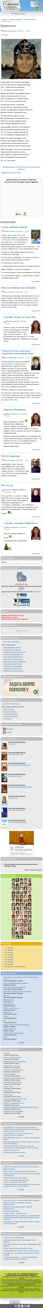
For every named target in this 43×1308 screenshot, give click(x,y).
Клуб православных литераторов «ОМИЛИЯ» (16, 1281)
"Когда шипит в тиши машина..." (14, 1033)
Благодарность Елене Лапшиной (15, 1061)
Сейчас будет (8, 1086)
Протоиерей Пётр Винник (12, 647)
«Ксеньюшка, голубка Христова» (19, 765)
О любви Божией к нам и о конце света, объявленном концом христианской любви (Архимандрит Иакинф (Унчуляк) (22, 1217)
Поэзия (5, 35)
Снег (5, 1037)
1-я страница (8, 947)
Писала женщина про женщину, (18, 287)
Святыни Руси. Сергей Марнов (14, 1237)
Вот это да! (7, 485)
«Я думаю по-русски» (15, 754)
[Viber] (25, 1306)
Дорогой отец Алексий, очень (14, 1070)
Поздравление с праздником (13, 1111)
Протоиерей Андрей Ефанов (13, 657)
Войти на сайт (22, 631)
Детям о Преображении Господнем (15, 983)
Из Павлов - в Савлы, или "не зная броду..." (18, 991)
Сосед (6, 1016)
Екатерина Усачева (10, 712)
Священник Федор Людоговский (14, 652)
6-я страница (8, 959)
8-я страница (8, 964)
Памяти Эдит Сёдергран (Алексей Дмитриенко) (20, 1171)
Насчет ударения (10, 456)
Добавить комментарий (12, 173)
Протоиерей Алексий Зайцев (13, 659)
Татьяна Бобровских (11, 714)
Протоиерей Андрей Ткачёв (13, 664)
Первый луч (8, 1012)
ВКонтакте (9, 729)
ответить (37, 281)
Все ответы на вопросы (12, 642)
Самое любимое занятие (14, 227)
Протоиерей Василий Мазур (13, 666)
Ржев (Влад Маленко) (11, 1211)
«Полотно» (12, 744)
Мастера (6, 995)
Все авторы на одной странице (14, 966)
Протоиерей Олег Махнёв (12, 650)
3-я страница (8, 952)
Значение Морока (9, 1074)
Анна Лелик (7, 719)
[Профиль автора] (35, 243)
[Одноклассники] (19, 1306)
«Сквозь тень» (13, 798)
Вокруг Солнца (9, 1000)
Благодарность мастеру (12, 1066)
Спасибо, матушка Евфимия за (20, 523)
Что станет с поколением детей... (15, 987)
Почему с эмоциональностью (14, 1103)
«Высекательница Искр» (16, 810)
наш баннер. (37, 592)
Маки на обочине (9, 1169)
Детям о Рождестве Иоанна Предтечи (16, 1025)
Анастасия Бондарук (11, 716)
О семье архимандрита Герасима (15, 1099)
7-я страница (8, 962)
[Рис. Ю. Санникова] (21, 79)
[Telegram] (22, 1306)
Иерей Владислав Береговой (14, 671)
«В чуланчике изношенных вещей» (20, 787)
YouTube (9, 732)
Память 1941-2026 (10, 1029)
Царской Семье (9, 1004)
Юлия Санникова (30, 19)
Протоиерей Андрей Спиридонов (15, 661)
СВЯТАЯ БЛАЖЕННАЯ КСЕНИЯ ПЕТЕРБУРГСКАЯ (21, 1107)
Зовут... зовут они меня (11, 1008)
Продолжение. (8, 1090)
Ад (5, 1020)
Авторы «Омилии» (15, 19)
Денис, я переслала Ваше (12, 1057)
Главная (4, 19)
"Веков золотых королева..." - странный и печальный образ (17, 352)
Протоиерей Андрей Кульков (13, 654)
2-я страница (8, 950)
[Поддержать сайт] (21, 215)
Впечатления (8, 1095)
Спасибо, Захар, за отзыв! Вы (20, 317)
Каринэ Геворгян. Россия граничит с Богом (18, 1248)
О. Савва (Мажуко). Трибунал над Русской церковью (21, 1251)
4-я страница (8, 954)
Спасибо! (7, 1053)
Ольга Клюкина (9, 460)
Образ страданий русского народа (15, 1178)
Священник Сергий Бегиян (13, 668)
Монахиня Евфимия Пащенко (15, 490)
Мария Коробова (10, 358)
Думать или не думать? (12, 1150)
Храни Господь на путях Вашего (14, 1078)
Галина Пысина (9, 231)
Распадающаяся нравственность (15, 1152)
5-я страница (8, 957)
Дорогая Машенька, (15, 409)
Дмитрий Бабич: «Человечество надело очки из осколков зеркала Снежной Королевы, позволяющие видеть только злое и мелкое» (22, 1129)
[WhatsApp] (28, 1306)
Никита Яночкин (9, 709)
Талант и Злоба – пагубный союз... (15, 1213)
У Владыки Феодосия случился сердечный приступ (21, 1166)
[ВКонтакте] (15, 1306)
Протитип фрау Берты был (13, 1082)
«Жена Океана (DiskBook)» (17, 822)
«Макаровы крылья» (15, 776)
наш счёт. (22, 590)
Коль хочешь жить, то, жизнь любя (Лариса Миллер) (21, 1200)
